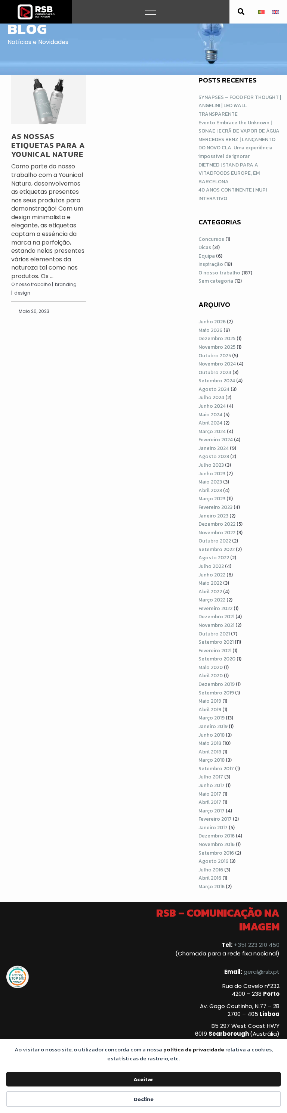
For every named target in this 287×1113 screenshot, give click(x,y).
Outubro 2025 (214, 355)
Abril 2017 (209, 802)
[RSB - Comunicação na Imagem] (36, 12)
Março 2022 (211, 599)
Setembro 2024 (216, 380)
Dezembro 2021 (216, 616)
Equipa (206, 255)
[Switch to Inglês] (275, 11)
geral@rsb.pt (262, 972)
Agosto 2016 (213, 861)
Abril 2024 (210, 422)
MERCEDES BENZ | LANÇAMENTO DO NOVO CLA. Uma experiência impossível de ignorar (236, 148)
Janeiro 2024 (213, 448)
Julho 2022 (211, 566)
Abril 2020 (210, 675)
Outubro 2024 (214, 372)
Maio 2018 (209, 743)
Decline (144, 1099)
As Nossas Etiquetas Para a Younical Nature (48, 145)
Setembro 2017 (216, 768)
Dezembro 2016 (216, 835)
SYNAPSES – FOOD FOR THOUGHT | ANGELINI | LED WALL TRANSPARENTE (239, 105)
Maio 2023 (210, 481)
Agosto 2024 (213, 389)
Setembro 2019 (216, 692)
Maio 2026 (210, 330)
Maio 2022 (210, 583)
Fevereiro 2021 (214, 650)
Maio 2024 (210, 414)
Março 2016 (211, 886)
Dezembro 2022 (216, 524)
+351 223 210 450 (257, 945)
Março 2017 (211, 810)
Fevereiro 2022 (215, 608)
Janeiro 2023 (213, 515)
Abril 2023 (210, 490)
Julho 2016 (210, 869)
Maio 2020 (210, 667)
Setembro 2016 (216, 852)
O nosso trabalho (219, 272)
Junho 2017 (211, 785)
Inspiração (210, 264)
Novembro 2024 (217, 363)
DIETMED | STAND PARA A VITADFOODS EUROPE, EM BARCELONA (229, 173)
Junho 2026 (212, 321)
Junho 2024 (212, 406)
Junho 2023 (211, 473)
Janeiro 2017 (213, 827)
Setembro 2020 (216, 658)
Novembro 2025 (216, 347)
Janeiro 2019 (213, 726)
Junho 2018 (211, 735)
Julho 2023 (211, 465)
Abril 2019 (209, 709)
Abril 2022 (210, 591)
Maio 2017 (209, 794)
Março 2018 (211, 760)
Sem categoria (215, 281)
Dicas (204, 247)
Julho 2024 (211, 397)
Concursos (211, 239)
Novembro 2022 (216, 532)
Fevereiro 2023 (215, 507)
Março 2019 (211, 717)
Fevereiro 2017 (215, 819)
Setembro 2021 (216, 642)
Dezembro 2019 (216, 684)
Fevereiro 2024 (215, 439)
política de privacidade (193, 1049)
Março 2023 (211, 498)
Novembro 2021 (216, 625)
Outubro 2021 (214, 633)
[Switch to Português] (261, 11)
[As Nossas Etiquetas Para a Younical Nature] (48, 99)
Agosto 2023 (213, 456)
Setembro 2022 (216, 549)
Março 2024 (212, 431)
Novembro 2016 (216, 844)
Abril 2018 (209, 751)
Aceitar (143, 1079)
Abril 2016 (209, 878)
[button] (241, 12)
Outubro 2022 (214, 540)
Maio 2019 (209, 701)
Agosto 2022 (213, 557)
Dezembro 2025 (216, 338)
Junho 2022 (211, 574)
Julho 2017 (210, 776)
